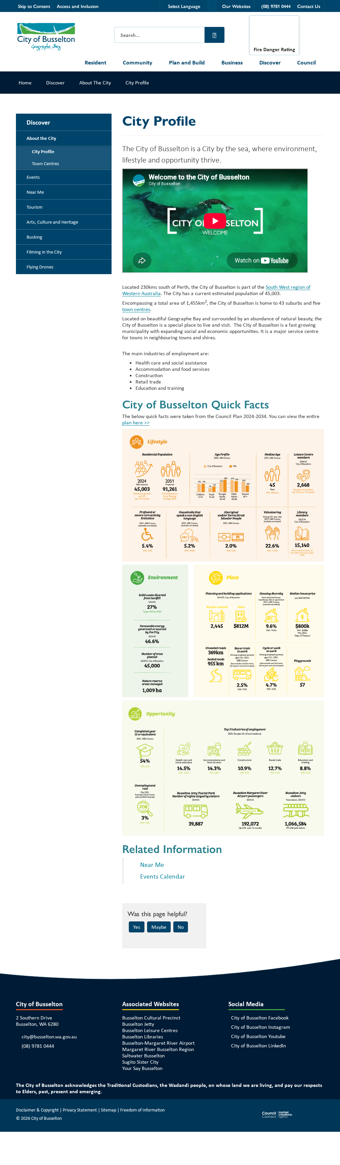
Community (137, 62)
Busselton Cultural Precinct (151, 1017)
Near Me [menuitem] (35, 192)
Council (306, 62)
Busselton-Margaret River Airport (158, 1042)
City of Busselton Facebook (260, 1017)
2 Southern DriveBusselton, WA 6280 (37, 1020)
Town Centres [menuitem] (45, 163)
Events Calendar (162, 876)
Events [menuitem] (33, 177)
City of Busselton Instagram (260, 1026)
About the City (95, 82)
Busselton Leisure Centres (150, 1030)
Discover (270, 62)
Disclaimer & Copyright (37, 1110)
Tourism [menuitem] (34, 207)
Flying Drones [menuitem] (40, 267)
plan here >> (135, 422)
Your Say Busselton (142, 1068)
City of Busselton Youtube (258, 1036)
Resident (95, 62)
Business (232, 62)
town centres (136, 309)
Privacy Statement (80, 1110)
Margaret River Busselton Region (158, 1049)
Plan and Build (187, 62)
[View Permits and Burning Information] (274, 32)
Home (25, 82)
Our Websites (236, 6)
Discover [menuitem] (38, 122)
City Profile (137, 82)
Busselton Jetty (138, 1023)
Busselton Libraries (142, 1036)
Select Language (184, 6)
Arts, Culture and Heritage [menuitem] (52, 222)
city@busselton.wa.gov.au (49, 1036)
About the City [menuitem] (41, 138)
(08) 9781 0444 (38, 1045)
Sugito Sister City (140, 1061)
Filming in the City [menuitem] (44, 252)
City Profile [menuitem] (43, 151)
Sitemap (108, 1110)
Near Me (152, 864)
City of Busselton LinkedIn (258, 1045)
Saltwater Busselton (143, 1055)
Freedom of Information (142, 1110)
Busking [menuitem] (34, 237)
